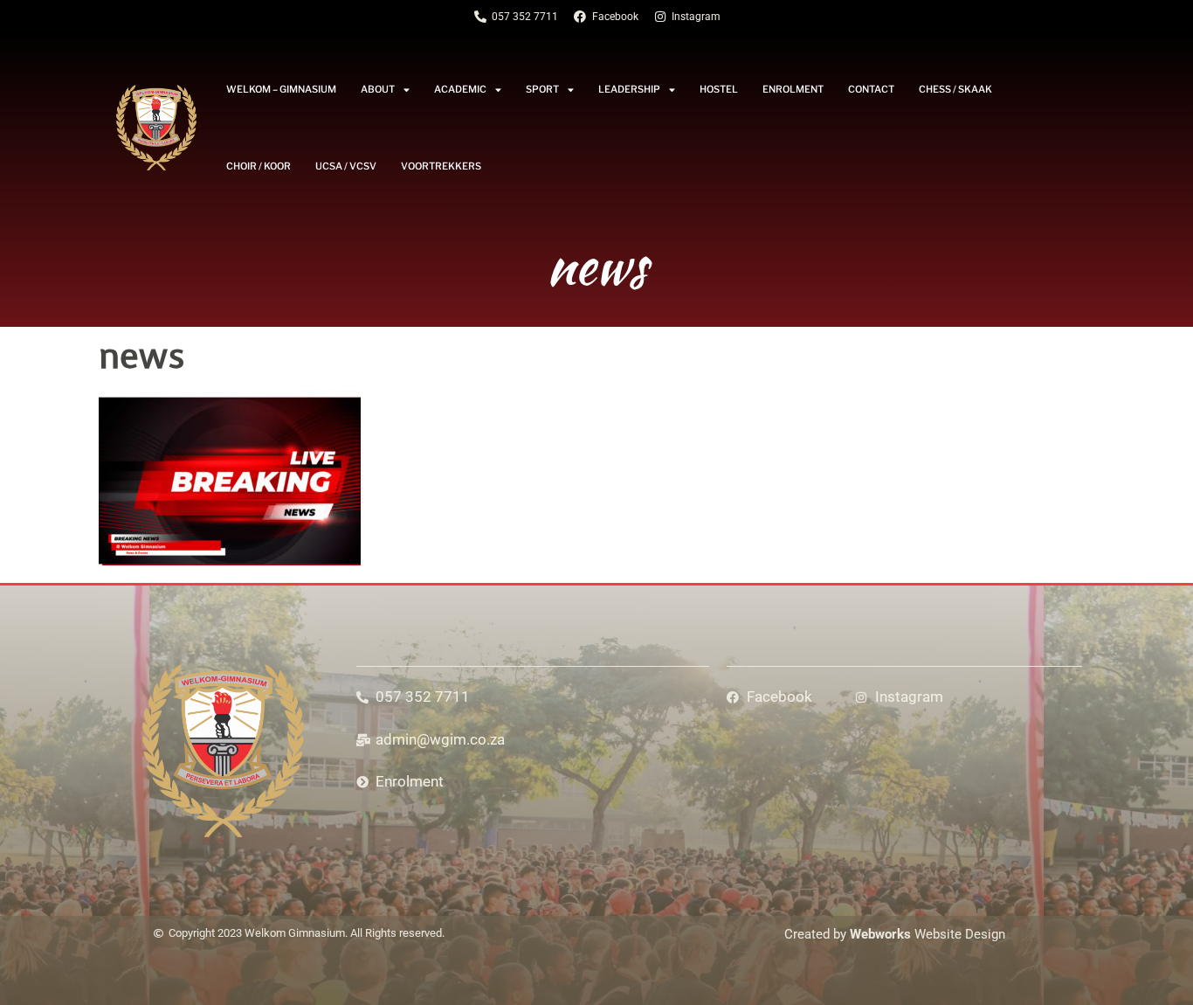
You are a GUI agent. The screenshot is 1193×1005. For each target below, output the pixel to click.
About (378, 89)
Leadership (629, 89)
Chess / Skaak (955, 89)
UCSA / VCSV (345, 166)
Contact (871, 89)
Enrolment (793, 89)
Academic (460, 89)
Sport (542, 89)
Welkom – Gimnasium (281, 89)
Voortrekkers (441, 166)
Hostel (719, 89)
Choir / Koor (258, 166)
